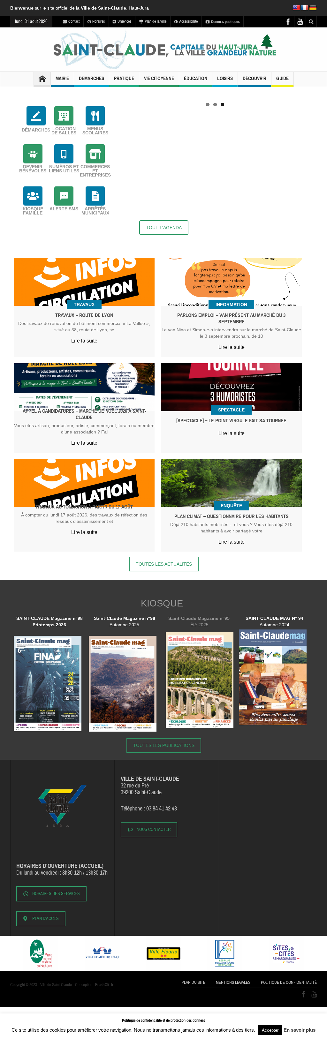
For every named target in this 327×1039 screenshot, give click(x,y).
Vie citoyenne (159, 78)
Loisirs (225, 78)
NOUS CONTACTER (154, 829)
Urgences (124, 21)
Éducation (195, 78)
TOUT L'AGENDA (164, 227)
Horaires (98, 21)
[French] (304, 8)
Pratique (124, 78)
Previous (111, 98)
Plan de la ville (155, 21)
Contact (74, 21)
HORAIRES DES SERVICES (56, 894)
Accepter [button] (270, 1030)
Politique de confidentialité (289, 982)
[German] (313, 8)
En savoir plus (300, 1030)
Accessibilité (188, 21)
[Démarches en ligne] (36, 116)
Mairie (62, 78)
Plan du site (193, 982)
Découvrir (254, 78)
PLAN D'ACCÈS (45, 919)
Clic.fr (104, 984)
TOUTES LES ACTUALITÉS (164, 564)
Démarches (91, 78)
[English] (296, 8)
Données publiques (225, 21)
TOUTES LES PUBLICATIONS (163, 745)
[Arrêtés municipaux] (95, 196)
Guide (282, 78)
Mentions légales (233, 982)
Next (318, 98)
